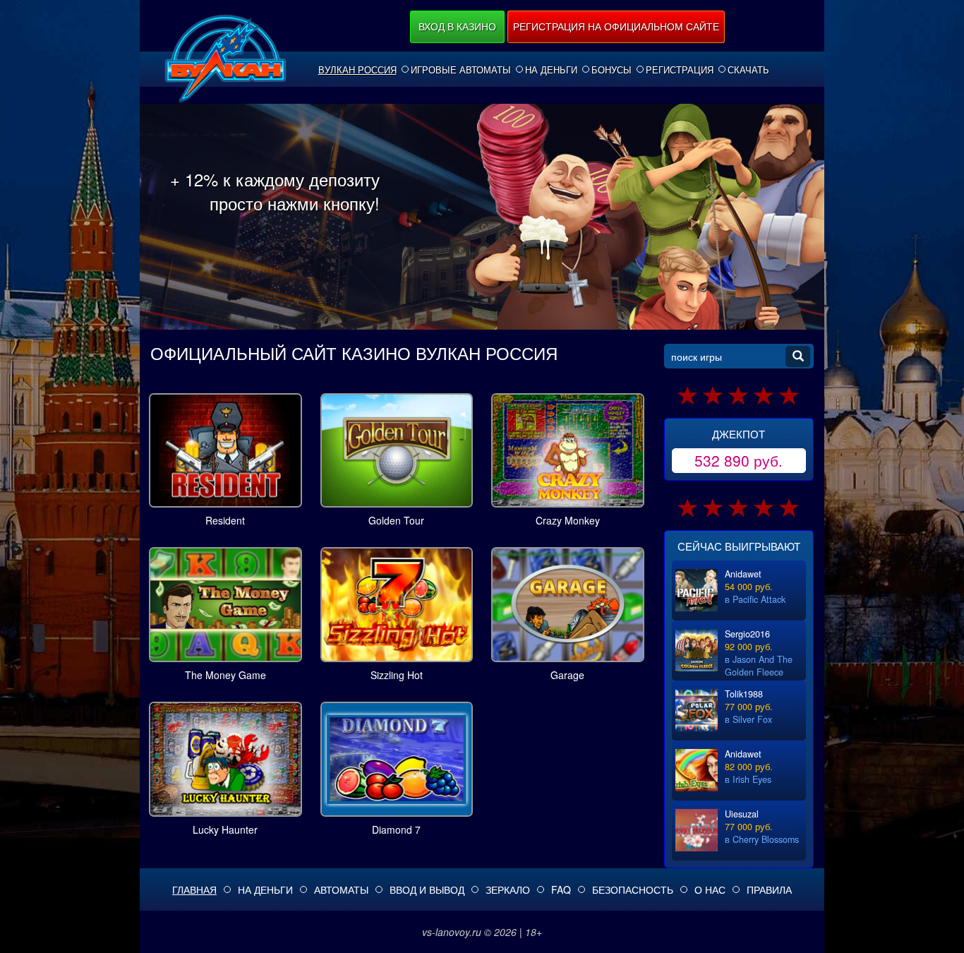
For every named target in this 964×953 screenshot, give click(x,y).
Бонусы (611, 70)
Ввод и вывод (427, 889)
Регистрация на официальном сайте (616, 26)
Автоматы (341, 889)
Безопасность (632, 889)
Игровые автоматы (461, 70)
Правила (769, 889)
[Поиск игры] (797, 356)
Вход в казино (457, 26)
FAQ (561, 889)
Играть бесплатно (225, 447)
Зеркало (508, 889)
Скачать (748, 70)
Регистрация (679, 70)
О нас (709, 889)
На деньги (551, 70)
